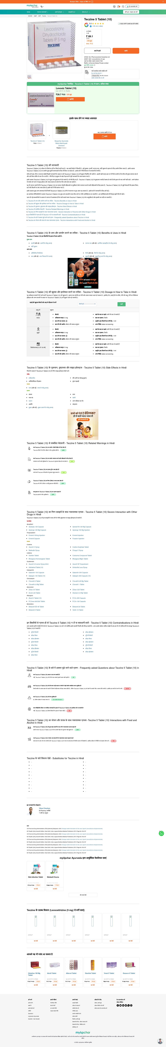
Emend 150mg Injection (37, 535)
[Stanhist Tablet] (92, 964)
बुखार (30, 407)
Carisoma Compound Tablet (82, 555)
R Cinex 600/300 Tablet (37, 601)
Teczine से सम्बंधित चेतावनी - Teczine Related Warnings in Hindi (48, 209)
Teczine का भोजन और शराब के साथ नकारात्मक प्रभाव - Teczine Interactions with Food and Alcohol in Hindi (61, 220)
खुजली (87, 256)
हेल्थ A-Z (85, 12)
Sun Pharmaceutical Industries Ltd (99, 57)
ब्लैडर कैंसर (34, 635)
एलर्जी (32, 243)
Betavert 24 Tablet (79, 606)
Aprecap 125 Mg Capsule (37, 530)
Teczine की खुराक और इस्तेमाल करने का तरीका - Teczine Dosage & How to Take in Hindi (56, 203)
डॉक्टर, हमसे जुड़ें (98, 1002)
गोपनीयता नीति (53, 1002)
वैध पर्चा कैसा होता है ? (96, 73)
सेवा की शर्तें (52, 1005)
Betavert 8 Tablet (34, 610)
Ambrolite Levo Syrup (80, 567)
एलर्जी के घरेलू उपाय (45, 243)
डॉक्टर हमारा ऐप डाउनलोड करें (101, 1008)
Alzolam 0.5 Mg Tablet (80, 593)
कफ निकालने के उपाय (46, 256)
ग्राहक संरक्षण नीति (54, 1011)
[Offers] (114, 6)
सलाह (28, 12)
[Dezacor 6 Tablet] (130, 964)
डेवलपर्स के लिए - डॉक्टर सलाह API (79, 1021)
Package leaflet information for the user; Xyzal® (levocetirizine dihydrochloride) (82, 828)
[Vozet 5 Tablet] (111, 964)
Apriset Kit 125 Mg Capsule (82, 527)
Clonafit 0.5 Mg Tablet (36, 584)
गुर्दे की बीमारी (34, 632)
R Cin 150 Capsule (79, 601)
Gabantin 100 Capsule (36, 572)
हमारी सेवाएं (75, 999)
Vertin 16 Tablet (78, 610)
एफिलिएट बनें (75, 1027)
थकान (30, 401)
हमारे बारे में (30, 1002)
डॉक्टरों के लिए (98, 999)
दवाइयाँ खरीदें (75, 1002)
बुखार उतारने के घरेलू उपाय (45, 407)
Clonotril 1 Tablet (78, 584)
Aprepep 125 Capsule (36, 527)
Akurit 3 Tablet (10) (35, 598)
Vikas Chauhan (44, 808)
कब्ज (30, 388)
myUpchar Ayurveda (33, 1016)
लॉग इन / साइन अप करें (131, 12)
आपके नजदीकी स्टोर (76, 1013)
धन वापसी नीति (53, 1008)
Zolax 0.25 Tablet (78, 589)
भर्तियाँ (29, 1011)
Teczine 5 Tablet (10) (37, 141)
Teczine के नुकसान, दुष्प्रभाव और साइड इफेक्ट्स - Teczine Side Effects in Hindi (52, 206)
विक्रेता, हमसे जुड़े (76, 1019)
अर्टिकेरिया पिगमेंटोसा (37, 253)
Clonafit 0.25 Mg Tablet (80, 581)
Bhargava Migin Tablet (80, 559)
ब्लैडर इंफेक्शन (89, 632)
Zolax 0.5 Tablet (34, 589)
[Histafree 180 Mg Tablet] (36, 964)
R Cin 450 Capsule (79, 598)
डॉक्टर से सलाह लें (76, 1005)
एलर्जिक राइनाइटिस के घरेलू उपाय (107, 243)
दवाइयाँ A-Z (71, 12)
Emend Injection (78, 535)
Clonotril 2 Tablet (34, 581)
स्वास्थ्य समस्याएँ (41, 12)
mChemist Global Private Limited (98, 63)
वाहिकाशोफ (32, 378)
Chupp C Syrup (78, 550)
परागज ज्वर (88, 243)
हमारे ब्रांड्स (58, 12)
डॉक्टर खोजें (74, 1016)
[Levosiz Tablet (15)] (40, 99)
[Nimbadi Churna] (54, 868)
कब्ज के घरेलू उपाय (42, 388)
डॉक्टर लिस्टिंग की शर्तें (99, 1005)
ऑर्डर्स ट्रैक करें (75, 1008)
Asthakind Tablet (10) (36, 567)
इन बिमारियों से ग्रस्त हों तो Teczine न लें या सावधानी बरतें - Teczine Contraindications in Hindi (56, 214)
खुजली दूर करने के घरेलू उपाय (103, 256)
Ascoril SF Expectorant (80, 564)
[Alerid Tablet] (54, 964)
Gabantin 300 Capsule (80, 572)
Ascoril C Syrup (34, 547)
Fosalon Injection (78, 538)
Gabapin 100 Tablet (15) (37, 576)
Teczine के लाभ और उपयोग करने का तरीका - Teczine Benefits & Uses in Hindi (52, 201)
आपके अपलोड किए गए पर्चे (97, 78)
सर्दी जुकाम (34, 246)
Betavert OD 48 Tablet (36, 606)
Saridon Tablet (34, 555)
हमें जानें (30, 999)
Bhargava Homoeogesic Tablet (39, 559)
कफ (32, 256)
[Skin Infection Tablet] (36, 868)
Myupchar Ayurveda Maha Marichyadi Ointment (61, 143)
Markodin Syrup (34, 550)
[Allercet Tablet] (73, 964)
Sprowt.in (30, 1013)
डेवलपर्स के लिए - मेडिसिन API (78, 1024)
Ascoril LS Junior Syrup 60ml (39, 564)
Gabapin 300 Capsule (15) (82, 576)
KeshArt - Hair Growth (34, 1019)
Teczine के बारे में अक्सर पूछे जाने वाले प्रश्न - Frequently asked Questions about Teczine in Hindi (58, 217)
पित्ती (86, 253)
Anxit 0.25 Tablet (34, 593)
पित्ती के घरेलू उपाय (99, 253)
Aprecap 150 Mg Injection (81, 530)
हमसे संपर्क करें (31, 1008)
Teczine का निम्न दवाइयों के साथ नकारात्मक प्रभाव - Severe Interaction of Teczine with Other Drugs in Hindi (62, 212)
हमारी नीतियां (53, 999)
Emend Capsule (34, 538)
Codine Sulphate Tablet (81, 547)
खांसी (74, 397)
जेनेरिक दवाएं (75, 1011)
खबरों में (29, 1005)
